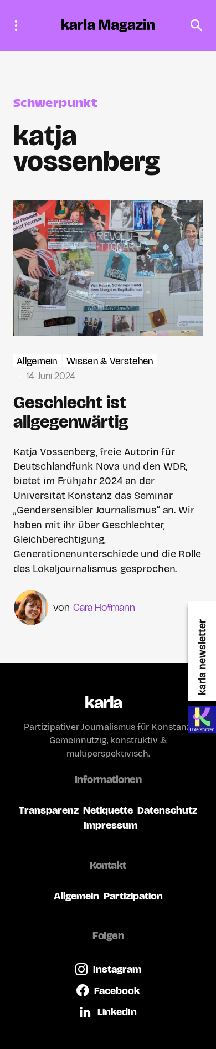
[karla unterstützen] (202, 719)
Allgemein (37, 361)
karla (103, 702)
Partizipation (133, 896)
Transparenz (49, 810)
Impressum (110, 825)
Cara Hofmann (104, 607)
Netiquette (108, 810)
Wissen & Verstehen (109, 361)
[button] (19, 25)
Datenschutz (167, 810)
